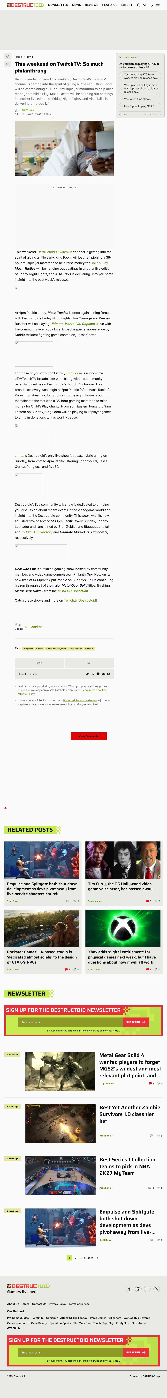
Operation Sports (60, 1323)
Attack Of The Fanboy (73, 1317)
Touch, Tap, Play (103, 1323)
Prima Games (98, 1317)
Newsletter (58, 5)
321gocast (28, 648)
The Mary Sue (82, 1323)
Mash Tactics (75, 648)
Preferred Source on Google (80, 700)
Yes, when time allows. (137, 99)
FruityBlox (122, 1323)
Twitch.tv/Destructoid (80, 600)
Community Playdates (56, 648)
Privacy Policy (111, 1030)
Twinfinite (37, 1317)
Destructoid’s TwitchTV (55, 252)
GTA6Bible (13, 1328)
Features (109, 5)
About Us (13, 1304)
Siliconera (115, 1317)
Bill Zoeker (28, 110)
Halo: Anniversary (38, 532)
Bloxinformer (139, 1323)
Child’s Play (99, 263)
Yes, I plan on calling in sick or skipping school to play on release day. (141, 88)
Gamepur (52, 1317)
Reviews (91, 5)
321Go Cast (19, 456)
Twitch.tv (89, 648)
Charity (39, 648)
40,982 (88, 1258)
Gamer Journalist (18, 1323)
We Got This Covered (137, 1317)
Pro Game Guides (18, 1317)
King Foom (74, 373)
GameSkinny (39, 1323)
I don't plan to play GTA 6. (139, 106)
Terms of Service (90, 1030)
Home (18, 56)
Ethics (26, 1304)
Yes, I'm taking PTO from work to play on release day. (141, 76)
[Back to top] (5, 808)
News (76, 5)
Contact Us (39, 1304)
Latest (126, 5)
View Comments (89, 736)
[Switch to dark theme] (151, 5)
